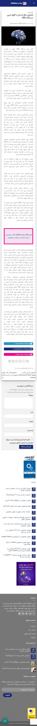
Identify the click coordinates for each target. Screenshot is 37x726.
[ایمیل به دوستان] (16, 361)
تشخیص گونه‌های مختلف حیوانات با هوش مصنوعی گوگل (16, 518)
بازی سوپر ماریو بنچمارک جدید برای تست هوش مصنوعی (16, 525)
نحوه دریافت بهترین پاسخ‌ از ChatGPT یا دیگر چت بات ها (16, 556)
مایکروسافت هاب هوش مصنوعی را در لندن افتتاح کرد (9, 375)
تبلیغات (33, 637)
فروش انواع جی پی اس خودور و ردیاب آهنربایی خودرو (18, 489)
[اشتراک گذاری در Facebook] (23, 361)
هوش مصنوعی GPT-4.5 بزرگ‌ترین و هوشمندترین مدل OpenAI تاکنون (18, 550)
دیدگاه (30, 395)
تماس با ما (32, 630)
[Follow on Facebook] (33, 613)
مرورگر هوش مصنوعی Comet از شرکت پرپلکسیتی (18, 543)
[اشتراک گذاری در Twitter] (20, 361)
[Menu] (33, 3)
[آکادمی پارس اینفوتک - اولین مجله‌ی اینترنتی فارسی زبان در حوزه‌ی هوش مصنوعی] (18, 3)
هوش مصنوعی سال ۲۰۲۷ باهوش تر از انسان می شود (17, 531)
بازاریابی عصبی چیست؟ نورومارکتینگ (18, 495)
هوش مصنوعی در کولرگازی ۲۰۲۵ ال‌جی (17, 500)
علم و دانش (30, 12)
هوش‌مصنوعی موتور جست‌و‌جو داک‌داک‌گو (16, 506)
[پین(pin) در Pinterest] (13, 361)
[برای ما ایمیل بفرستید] (23, 613)
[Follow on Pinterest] (19, 613)
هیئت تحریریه (13, 23)
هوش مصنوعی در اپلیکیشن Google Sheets (15, 537)
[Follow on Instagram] (30, 613)
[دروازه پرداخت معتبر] (32, 713)
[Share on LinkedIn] (9, 361)
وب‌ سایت (30, 431)
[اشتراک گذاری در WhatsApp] (27, 361)
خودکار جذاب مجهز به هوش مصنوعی (18, 512)
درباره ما (33, 626)
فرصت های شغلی (30, 634)
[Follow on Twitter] (26, 613)
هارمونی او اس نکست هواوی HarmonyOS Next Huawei (27, 375)
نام (31, 412)
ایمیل (31, 421)
